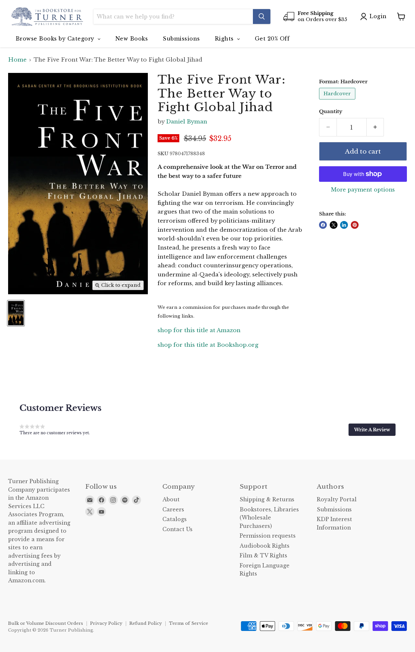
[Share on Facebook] (323, 225)
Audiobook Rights (265, 546)
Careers (173, 509)
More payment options (363, 190)
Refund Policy (145, 623)
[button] (372, 430)
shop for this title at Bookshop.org (208, 345)
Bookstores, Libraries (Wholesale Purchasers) (269, 517)
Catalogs (174, 519)
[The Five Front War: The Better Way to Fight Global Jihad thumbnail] (15, 313)
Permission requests (268, 536)
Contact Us (177, 529)
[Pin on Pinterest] (355, 225)
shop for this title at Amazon (199, 330)
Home (17, 60)
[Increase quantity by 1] (375, 127)
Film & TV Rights (263, 556)
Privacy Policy (106, 623)
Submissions (334, 509)
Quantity (330, 111)
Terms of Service (188, 623)
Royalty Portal (337, 499)
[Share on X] (334, 225)
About (171, 499)
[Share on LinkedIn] (344, 225)
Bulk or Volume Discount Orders (45, 623)
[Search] (261, 16)
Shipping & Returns (267, 499)
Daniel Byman (186, 121)
